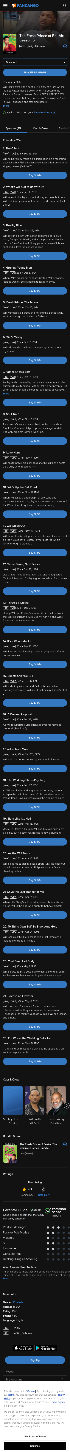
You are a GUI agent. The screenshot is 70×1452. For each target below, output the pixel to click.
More (6, 105)
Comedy (18, 1302)
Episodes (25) (13, 128)
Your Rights (59, 1402)
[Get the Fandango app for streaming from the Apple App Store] (23, 1348)
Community (27, 1194)
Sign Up (35, 1360)
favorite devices (43, 112)
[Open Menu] (5, 5)
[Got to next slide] (66, 1105)
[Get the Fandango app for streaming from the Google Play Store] (45, 1348)
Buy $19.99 (41, 72)
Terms (11, 1394)
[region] (35, 1416)
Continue (35, 1446)
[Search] (65, 5)
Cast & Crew (40, 128)
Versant (31, 1391)
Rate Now (43, 1194)
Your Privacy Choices (35, 1436)
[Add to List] (65, 46)
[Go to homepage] (26, 5)
